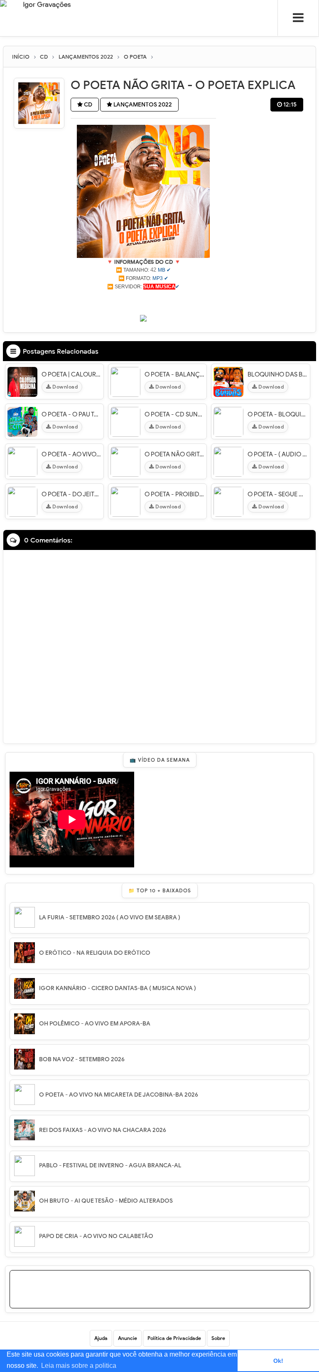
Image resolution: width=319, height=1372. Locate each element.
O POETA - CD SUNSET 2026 (174, 414)
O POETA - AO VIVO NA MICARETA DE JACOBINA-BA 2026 (118, 1094)
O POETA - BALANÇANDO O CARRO (174, 374)
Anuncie (127, 1338)
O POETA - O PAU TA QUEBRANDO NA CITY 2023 (71, 414)
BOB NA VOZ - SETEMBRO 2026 (82, 1059)
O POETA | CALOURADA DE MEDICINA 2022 (71, 374)
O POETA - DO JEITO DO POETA (71, 494)
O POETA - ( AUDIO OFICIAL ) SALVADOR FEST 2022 (277, 454)
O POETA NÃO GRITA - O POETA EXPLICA (174, 454)
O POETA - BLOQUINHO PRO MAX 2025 (277, 414)
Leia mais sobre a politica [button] (78, 1365)
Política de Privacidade (174, 1338)
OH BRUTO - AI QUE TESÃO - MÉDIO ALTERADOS (106, 1200)
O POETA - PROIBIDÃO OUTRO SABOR (174, 494)
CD (87, 104)
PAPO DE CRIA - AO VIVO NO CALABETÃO (96, 1236)
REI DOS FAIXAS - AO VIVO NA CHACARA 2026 (102, 1130)
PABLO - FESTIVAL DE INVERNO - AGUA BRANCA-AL (110, 1165)
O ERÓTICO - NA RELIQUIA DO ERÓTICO (94, 952)
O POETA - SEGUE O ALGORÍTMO (277, 494)
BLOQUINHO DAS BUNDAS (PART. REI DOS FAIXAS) (277, 374)
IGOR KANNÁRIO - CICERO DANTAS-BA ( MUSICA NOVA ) (117, 988)
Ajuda (101, 1338)
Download (64, 387)
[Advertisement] (143, 301)
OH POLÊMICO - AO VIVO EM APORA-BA (94, 1023)
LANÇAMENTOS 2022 (142, 104)
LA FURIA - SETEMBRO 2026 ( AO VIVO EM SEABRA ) (109, 917)
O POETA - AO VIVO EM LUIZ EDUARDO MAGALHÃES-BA (71, 454)
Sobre (218, 1338)
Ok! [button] (278, 1360)
